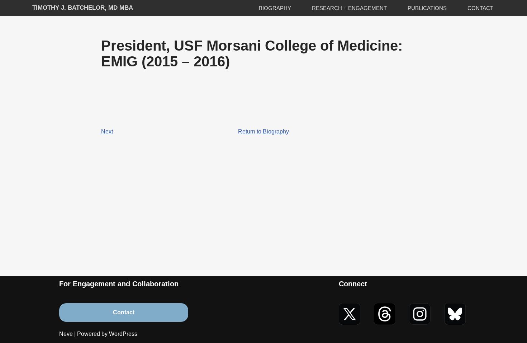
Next (107, 131)
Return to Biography (263, 131)
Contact (480, 8)
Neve (66, 334)
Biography (275, 8)
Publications (427, 8)
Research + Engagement (349, 8)
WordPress (123, 334)
